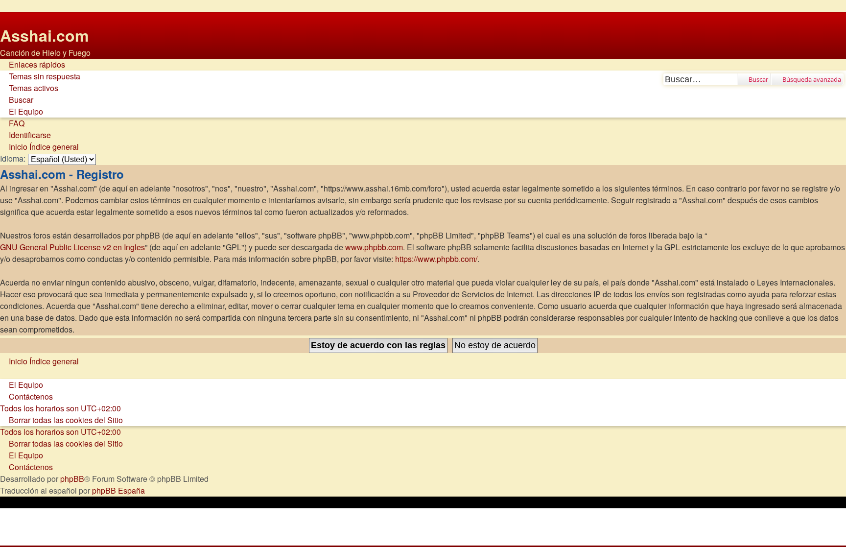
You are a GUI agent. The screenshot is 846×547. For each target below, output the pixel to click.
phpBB (72, 478)
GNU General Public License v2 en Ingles (72, 247)
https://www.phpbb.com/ (436, 258)
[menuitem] (40, 76)
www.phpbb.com (374, 247)
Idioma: (12, 158)
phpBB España (118, 490)
